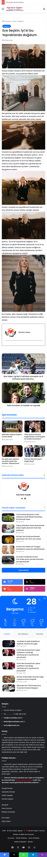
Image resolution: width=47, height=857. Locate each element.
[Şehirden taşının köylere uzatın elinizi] (12, 426)
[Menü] (3, 9)
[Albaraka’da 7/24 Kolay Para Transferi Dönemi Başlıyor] (8, 688)
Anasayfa (7, 21)
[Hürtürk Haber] (15, 8)
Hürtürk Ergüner (7, 799)
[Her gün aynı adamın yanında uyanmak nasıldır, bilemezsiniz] (12, 451)
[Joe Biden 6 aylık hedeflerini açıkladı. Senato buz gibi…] (8, 643)
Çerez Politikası (34, 838)
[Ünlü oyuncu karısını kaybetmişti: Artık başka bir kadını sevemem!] (34, 426)
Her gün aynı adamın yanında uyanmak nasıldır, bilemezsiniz (10, 461)
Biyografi (5, 805)
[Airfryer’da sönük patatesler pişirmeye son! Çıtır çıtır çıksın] (8, 539)
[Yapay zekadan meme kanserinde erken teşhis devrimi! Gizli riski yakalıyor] (8, 528)
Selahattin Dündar (8, 792)
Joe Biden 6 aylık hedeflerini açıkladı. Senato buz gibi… (28, 642)
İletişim (30, 842)
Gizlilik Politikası (21, 838)
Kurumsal (11, 838)
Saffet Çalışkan (7, 795)
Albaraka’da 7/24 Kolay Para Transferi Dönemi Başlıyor (29, 686)
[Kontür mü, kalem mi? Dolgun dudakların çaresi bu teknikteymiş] (8, 549)
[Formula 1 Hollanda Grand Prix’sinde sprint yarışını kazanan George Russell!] (8, 560)
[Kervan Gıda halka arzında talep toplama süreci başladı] (8, 679)
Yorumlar (39, 634)
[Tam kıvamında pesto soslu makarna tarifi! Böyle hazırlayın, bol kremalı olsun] (8, 517)
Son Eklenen (23, 634)
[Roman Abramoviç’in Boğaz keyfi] (34, 451)
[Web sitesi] (22, 498)
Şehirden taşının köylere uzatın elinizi (12, 435)
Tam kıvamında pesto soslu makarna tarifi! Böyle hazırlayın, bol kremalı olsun (29, 516)
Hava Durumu (7, 808)
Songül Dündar (7, 788)
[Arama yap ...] (44, 9)
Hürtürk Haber (23, 494)
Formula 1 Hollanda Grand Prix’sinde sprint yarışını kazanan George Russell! (30, 559)
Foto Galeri (6, 818)
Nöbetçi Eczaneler (8, 812)
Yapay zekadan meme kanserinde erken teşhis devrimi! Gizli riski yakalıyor (30, 527)
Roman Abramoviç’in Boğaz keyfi (33, 460)
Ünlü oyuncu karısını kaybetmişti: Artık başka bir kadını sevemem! (34, 436)
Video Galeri (6, 821)
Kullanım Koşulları (20, 842)
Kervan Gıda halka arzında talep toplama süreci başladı (30, 678)
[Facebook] (6, 344)
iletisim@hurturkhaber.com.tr (14, 721)
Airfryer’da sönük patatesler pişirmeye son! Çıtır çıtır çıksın (28, 537)
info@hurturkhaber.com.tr (13, 718)
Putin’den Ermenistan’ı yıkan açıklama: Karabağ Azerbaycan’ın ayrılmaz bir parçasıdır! (28, 653)
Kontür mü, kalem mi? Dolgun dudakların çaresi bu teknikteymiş (30, 547)
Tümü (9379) (23, 570)
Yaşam (14, 21)
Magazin (21, 21)
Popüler (7, 634)
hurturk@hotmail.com (11, 725)
